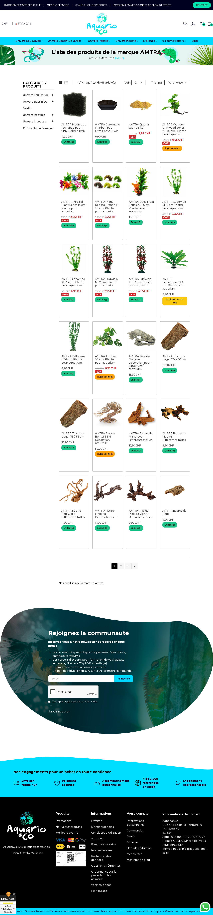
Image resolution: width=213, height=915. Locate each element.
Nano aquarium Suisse (116, 911)
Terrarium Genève (48, 911)
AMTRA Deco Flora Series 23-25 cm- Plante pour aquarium (141, 206)
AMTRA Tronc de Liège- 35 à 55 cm (72, 435)
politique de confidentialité (81, 701)
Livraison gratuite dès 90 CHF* (23, 5)
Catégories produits (34, 84)
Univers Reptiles (34, 115)
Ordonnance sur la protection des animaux (103, 875)
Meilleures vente (67, 832)
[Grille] (61, 82)
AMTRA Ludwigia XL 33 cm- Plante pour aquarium (140, 282)
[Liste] (66, 82)
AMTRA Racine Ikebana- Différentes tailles (106, 514)
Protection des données (101, 858)
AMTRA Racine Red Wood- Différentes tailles (73, 514)
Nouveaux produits (69, 826)
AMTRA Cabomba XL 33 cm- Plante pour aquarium (73, 282)
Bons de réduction (139, 848)
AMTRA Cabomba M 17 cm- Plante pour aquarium (174, 205)
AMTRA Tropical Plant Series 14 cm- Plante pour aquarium (73, 206)
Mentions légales (102, 826)
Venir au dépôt (101, 884)
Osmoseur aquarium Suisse (80, 911)
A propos (97, 838)
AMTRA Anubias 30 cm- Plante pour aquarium (105, 359)
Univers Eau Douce (36, 95)
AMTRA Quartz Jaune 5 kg (139, 126)
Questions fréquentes (105, 865)
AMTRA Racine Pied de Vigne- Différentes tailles (140, 514)
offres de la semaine (38, 128)
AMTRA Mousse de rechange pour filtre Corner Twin (73, 127)
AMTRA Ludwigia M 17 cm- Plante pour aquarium (106, 282)
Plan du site (99, 890)
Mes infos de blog (138, 859)
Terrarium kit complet (148, 911)
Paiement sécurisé (57, 5)
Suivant (134, 566)
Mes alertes (134, 854)
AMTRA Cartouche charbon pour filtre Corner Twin (107, 127)
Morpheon (37, 853)
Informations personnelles (135, 822)
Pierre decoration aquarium (183, 911)
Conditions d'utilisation (106, 832)
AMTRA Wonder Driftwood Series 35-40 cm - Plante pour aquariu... (174, 129)
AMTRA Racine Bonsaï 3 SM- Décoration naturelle (105, 438)
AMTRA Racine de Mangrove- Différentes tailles (141, 436)
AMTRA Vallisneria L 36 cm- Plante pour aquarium (73, 359)
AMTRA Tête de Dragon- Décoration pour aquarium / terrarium (140, 363)
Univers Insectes (34, 121)
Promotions (63, 821)
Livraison (96, 821)
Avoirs (131, 836)
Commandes (135, 830)
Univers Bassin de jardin (35, 105)
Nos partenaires (101, 850)
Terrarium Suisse (22, 911)
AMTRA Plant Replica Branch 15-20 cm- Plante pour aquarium (107, 206)
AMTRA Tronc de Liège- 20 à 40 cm (174, 358)
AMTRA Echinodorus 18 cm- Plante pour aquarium (173, 283)
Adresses (132, 842)
